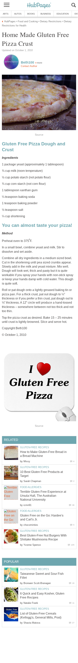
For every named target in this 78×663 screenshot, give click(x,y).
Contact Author (29, 66)
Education (63, 14)
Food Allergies (30, 487)
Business (46, 14)
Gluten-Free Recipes (34, 447)
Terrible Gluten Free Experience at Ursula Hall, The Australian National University (43, 495)
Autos (17, 14)
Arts (5, 14)
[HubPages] (39, 5)
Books (31, 14)
